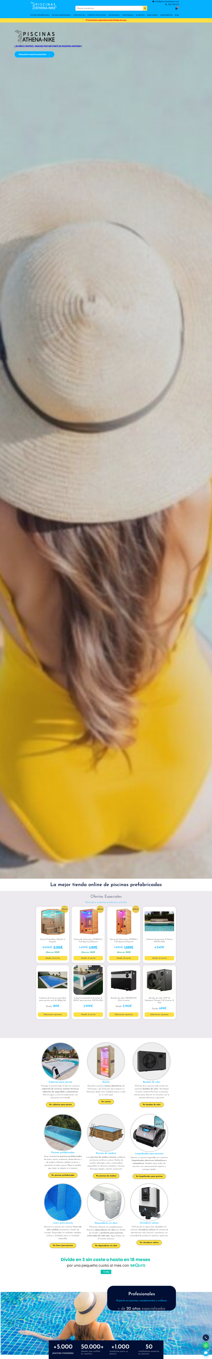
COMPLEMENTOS (166, 15)
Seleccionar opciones (53, 1015)
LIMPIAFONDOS (127, 15)
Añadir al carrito (52, 958)
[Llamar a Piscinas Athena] (206, 1337)
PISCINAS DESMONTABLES (61, 15)
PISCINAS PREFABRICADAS (39, 15)
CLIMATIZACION (79, 15)
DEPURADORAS (113, 15)
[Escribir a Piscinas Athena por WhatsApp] (206, 1345)
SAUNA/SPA (140, 15)
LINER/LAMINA (152, 15)
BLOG (177, 15)
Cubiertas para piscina (96, 15)
